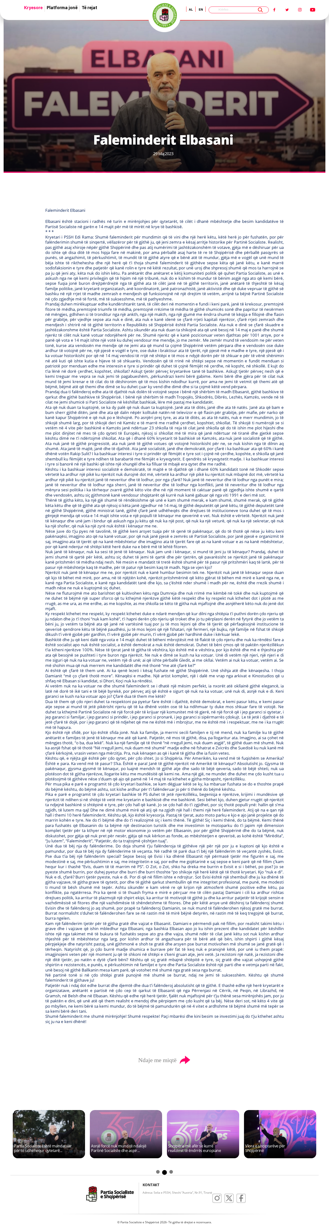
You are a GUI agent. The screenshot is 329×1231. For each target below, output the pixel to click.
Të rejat (89, 8)
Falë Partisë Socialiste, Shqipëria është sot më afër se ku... (272, 1148)
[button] (24, 1100)
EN (200, 9)
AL (191, 9)
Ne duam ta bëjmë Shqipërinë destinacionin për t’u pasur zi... (194, 1148)
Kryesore (33, 8)
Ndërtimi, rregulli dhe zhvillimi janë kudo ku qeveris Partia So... (120, 1148)
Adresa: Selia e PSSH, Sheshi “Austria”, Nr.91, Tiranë (177, 1193)
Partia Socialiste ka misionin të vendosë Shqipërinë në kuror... (40, 1148)
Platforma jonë (62, 8)
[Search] (260, 10)
